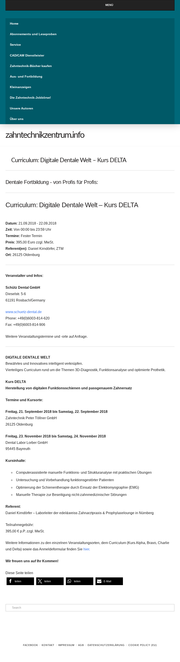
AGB (81, 645)
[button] (20, 581)
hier (86, 549)
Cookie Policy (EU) (142, 645)
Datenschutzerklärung (106, 645)
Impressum (66, 645)
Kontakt (48, 645)
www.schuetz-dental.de (23, 312)
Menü (109, 5)
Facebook (30, 645)
